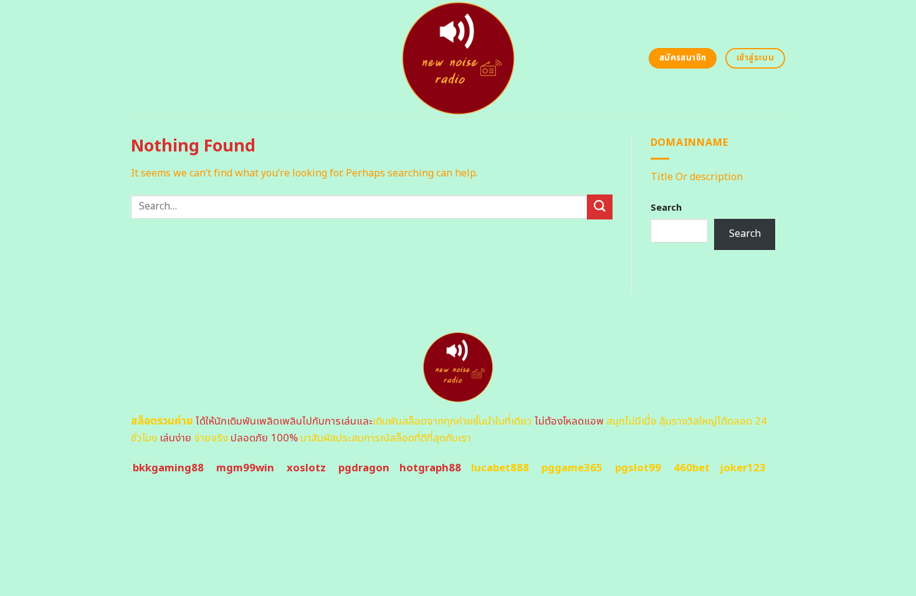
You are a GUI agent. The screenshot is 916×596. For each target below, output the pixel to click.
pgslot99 (638, 468)
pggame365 (572, 468)
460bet (692, 468)
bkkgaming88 (168, 468)
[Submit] (599, 207)
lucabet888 (500, 468)
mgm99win (245, 468)
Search (666, 207)
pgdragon (363, 468)
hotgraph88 (430, 468)
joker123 (743, 468)
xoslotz (306, 468)
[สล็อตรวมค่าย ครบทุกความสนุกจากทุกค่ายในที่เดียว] (458, 58)
